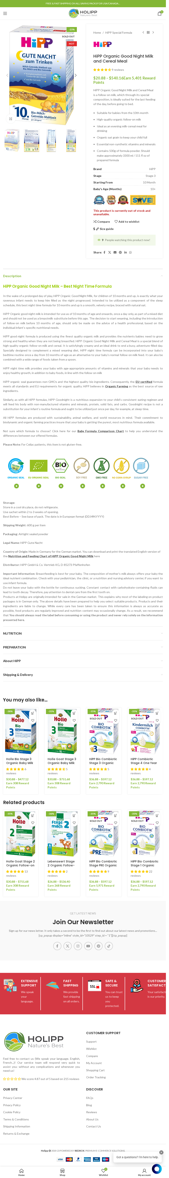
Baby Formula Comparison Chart (100, 431)
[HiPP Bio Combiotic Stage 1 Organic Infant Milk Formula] (145, 833)
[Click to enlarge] (10, 118)
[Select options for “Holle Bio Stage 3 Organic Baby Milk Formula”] (32, 713)
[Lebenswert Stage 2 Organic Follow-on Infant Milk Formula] (62, 833)
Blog (89, 1105)
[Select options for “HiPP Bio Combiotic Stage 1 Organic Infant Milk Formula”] (157, 815)
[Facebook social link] (104, 252)
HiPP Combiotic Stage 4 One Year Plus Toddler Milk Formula (144, 765)
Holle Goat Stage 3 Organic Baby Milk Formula (62, 763)
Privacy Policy (12, 1105)
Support (91, 1041)
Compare (92, 1056)
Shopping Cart (95, 1070)
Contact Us (93, 1126)
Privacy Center (12, 1098)
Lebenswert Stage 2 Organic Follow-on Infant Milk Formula (61, 867)
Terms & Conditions (16, 1119)
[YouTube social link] (88, 946)
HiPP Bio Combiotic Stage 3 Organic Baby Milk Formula (103, 763)
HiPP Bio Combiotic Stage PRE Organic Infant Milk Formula (103, 865)
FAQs (89, 1098)
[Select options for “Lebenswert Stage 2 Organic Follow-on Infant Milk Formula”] (74, 815)
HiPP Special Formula (118, 32)
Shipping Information (16, 1126)
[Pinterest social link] (120, 252)
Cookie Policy (11, 1112)
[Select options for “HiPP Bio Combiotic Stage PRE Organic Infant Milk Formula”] (115, 815)
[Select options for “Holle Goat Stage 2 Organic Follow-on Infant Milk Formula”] (32, 815)
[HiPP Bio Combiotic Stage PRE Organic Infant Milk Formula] (103, 833)
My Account (94, 1063)
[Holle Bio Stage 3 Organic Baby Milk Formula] (20, 731)
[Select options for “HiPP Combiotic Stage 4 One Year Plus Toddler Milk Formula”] (157, 713)
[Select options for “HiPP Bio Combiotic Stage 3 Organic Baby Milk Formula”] (115, 713)
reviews (74, 1079)
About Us (92, 1119)
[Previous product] (143, 32)
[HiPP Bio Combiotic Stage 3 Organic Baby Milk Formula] (103, 731)
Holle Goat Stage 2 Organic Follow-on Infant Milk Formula (20, 865)
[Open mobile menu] (5, 13)
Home (97, 32)
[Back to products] (148, 32)
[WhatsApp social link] (130, 252)
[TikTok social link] (109, 946)
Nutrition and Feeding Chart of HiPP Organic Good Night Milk (50, 556)
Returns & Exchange (16, 1133)
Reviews (91, 1112)
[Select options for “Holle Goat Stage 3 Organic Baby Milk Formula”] (74, 713)
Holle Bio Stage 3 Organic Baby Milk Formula (19, 763)
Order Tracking (96, 1077)
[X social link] (109, 252)
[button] (7, 75)
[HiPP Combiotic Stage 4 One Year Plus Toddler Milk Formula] (145, 731)
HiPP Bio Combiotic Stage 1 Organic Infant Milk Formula (145, 865)
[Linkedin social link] (125, 252)
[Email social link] (115, 252)
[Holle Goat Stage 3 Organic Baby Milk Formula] (62, 731)
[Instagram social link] (78, 946)
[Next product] (153, 32)
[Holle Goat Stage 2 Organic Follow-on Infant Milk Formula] (20, 833)
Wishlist (91, 1048)
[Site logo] (83, 13)
